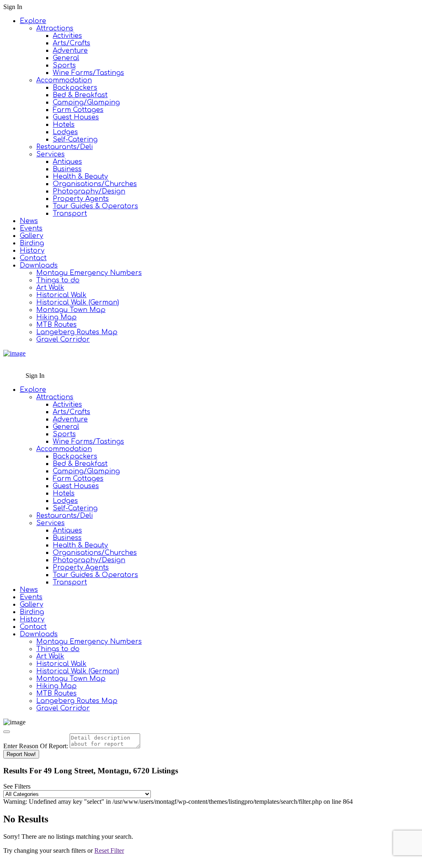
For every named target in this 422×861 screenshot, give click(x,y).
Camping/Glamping (86, 102)
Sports (64, 65)
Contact (33, 258)
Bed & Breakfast (80, 95)
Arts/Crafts (71, 43)
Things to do (58, 280)
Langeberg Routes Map (76, 332)
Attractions (54, 28)
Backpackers (75, 87)
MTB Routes (56, 324)
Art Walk (50, 287)
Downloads (39, 265)
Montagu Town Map (71, 310)
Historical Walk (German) (77, 302)
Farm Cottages (78, 110)
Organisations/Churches (95, 184)
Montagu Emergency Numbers (89, 273)
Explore (33, 21)
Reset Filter (109, 850)
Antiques (67, 161)
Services (50, 154)
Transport (70, 213)
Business (67, 169)
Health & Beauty (80, 176)
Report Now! (21, 754)
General (66, 58)
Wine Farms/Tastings (88, 73)
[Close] (6, 732)
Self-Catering (75, 139)
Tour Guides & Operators (95, 206)
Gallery (31, 236)
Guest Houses (76, 117)
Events (31, 228)
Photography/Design (89, 191)
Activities (67, 36)
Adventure (70, 50)
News (29, 221)
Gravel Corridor (63, 339)
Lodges (65, 132)
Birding (32, 243)
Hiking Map (56, 317)
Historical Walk (61, 295)
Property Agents (81, 198)
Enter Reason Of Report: (35, 745)
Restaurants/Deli (64, 147)
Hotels (64, 124)
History (32, 250)
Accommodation (64, 80)
